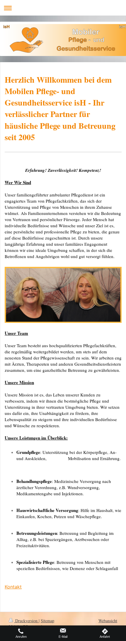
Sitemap (47, 620)
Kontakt (13, 587)
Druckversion (26, 620)
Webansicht (107, 620)
